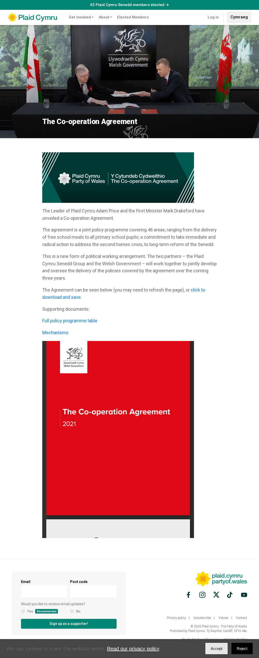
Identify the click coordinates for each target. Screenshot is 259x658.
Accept (216, 648)
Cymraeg (239, 17)
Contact (241, 618)
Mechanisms (55, 332)
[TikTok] (230, 594)
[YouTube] (243, 594)
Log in (213, 17)
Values (223, 618)
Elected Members (133, 17)
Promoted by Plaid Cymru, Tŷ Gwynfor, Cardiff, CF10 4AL (208, 631)
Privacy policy (176, 618)
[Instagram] (202, 594)
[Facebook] (189, 594)
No (78, 611)
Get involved (80, 17)
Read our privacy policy (133, 648)
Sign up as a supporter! (69, 624)
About (104, 17)
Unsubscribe (202, 618)
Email (25, 582)
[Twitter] (216, 594)
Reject (242, 648)
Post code (79, 582)
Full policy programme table (69, 320)
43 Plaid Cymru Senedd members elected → (129, 5)
